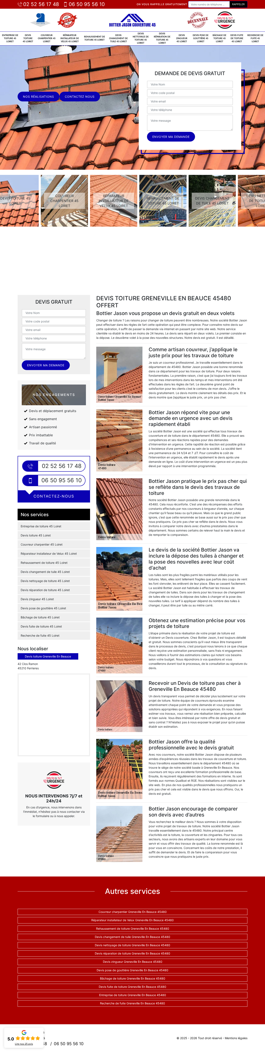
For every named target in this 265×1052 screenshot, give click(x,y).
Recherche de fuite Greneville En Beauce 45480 (132, 1003)
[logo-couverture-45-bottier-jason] (132, 20)
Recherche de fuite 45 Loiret (255, 38)
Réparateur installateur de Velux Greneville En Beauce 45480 (132, 920)
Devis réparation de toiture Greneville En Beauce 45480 (132, 953)
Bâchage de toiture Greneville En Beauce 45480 (132, 978)
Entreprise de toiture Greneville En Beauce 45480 (132, 995)
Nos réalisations (38, 96)
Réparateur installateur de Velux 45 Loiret (69, 38)
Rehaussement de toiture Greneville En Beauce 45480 (132, 928)
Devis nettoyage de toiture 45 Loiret (141, 38)
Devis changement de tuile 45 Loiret (118, 38)
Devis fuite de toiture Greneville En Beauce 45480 (132, 986)
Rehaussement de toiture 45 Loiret (94, 38)
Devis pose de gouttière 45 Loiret (200, 38)
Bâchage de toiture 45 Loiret (219, 38)
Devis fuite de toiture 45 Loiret (236, 38)
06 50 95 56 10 (87, 4)
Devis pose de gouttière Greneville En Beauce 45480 (132, 970)
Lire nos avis (24, 1043)
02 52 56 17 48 (41, 4)
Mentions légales (236, 1038)
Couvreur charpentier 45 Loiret (46, 38)
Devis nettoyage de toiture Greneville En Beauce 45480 (132, 945)
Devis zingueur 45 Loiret (181, 38)
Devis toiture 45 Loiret (28, 38)
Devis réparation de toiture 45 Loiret (162, 38)
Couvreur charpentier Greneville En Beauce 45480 (133, 912)
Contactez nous (80, 96)
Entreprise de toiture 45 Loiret (10, 38)
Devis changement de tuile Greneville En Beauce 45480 (132, 937)
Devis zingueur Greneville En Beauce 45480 (132, 961)
